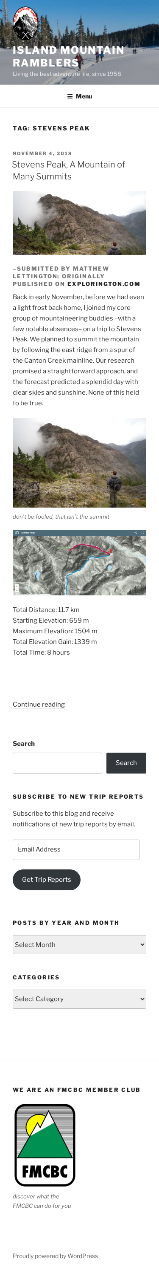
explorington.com (103, 283)
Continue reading (39, 704)
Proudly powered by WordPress (55, 1255)
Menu (84, 96)
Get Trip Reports (46, 879)
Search (24, 744)
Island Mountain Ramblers (69, 56)
